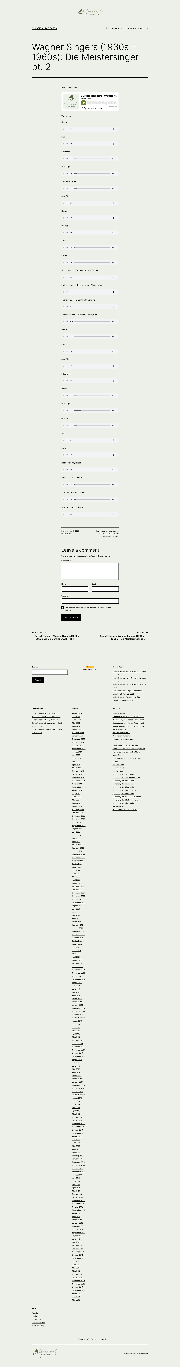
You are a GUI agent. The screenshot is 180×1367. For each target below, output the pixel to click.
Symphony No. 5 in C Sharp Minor (126, 790)
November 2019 (78, 973)
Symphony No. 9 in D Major (123, 803)
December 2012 (78, 1226)
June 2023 (76, 835)
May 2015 (76, 1146)
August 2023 (77, 829)
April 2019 (76, 995)
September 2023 (79, 826)
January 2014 (77, 1197)
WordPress (143, 1353)
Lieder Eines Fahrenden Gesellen (125, 745)
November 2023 (78, 819)
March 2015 (77, 1152)
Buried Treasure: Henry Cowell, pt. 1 (126, 684)
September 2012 (78, 1233)
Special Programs (119, 771)
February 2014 (78, 1194)
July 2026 (76, 717)
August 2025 (77, 752)
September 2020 (79, 941)
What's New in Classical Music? (124, 810)
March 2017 (76, 1075)
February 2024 (78, 810)
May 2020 (76, 954)
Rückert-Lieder (118, 765)
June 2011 (76, 1265)
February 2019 (78, 1002)
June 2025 (76, 758)
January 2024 (77, 813)
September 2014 (78, 1172)
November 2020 (78, 934)
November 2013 (78, 1204)
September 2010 (78, 1290)
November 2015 (78, 1127)
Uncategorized (118, 806)
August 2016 (77, 1098)
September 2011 (78, 1258)
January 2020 (77, 967)
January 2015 (77, 1159)
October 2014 (77, 1168)
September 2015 (78, 1133)
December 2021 (78, 893)
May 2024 (76, 800)
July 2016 (76, 1101)
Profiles (115, 761)
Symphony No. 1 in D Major (123, 774)
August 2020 (77, 944)
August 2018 (77, 1021)
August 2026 (77, 713)
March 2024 (77, 806)
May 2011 (76, 1268)
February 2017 (77, 1079)
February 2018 (78, 1040)
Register (35, 1313)
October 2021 (77, 899)
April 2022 (76, 880)
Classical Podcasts (44, 28)
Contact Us (143, 28)
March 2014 (77, 1191)
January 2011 (77, 1277)
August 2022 (77, 867)
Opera (110, 536)
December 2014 (78, 1162)
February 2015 (78, 1156)
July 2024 (76, 793)
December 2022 (78, 854)
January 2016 (77, 1120)
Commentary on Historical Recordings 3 (128, 723)
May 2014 (76, 1185)
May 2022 (76, 877)
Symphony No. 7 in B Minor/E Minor (126, 797)
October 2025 (77, 745)
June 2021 (76, 912)
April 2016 (76, 1111)
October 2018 (77, 1015)
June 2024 (76, 797)
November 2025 (78, 742)
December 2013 (78, 1201)
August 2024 (77, 790)
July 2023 (76, 832)
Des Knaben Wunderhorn (122, 736)
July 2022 (76, 870)
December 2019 (78, 970)
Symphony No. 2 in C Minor (123, 781)
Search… (35, 667)
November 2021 (78, 896)
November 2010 (78, 1284)
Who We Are (130, 28)
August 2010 (77, 1293)
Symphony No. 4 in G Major (123, 787)
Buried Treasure (113, 531)
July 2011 (75, 1261)
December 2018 (78, 1008)
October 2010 (77, 1287)
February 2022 (78, 886)
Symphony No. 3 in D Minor (123, 784)
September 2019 (78, 979)
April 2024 (76, 803)
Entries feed (36, 1319)
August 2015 (77, 1136)
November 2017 (78, 1050)
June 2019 (76, 989)
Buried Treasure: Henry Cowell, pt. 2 (126, 671)
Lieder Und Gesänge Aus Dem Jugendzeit (128, 749)
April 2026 (76, 726)
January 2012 (77, 1249)
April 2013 (76, 1217)
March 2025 (77, 768)
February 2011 (77, 1274)
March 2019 (77, 999)
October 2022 (77, 861)
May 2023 (76, 838)
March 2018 (77, 1037)
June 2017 (76, 1066)
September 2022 (79, 864)
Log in (34, 1316)
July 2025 (76, 755)
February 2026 (78, 733)
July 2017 (76, 1063)
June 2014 (76, 1181)
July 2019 (76, 986)
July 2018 (76, 1024)
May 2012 (76, 1242)
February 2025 (78, 771)
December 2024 (78, 777)
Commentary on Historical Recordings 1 (128, 717)
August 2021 (77, 906)
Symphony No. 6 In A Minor (123, 793)
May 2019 (76, 992)
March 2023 (77, 845)
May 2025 (76, 761)
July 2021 (76, 909)
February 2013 (78, 1220)
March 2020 (77, 960)
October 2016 (77, 1092)
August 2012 (77, 1236)
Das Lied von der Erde (121, 733)
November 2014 (78, 1165)
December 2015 (78, 1124)
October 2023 (77, 822)
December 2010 (78, 1281)
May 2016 (76, 1108)
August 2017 (77, 1060)
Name (64, 584)
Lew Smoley (68, 533)
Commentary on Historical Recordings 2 (128, 720)
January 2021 (77, 928)
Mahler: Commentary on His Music (126, 752)
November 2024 (78, 781)
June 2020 (76, 951)
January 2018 (77, 1044)
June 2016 (76, 1104)
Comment (66, 561)
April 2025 (76, 765)
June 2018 (76, 1027)
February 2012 (78, 1245)
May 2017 (76, 1069)
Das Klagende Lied (119, 729)
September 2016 (78, 1095)
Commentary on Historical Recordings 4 (128, 726)
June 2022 (76, 874)
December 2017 (78, 1047)
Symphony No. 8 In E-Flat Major (125, 800)
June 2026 (76, 720)
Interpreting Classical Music (123, 739)
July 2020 (76, 947)
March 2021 (77, 922)
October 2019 (77, 976)
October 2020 (77, 938)
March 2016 (77, 1114)
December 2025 (78, 739)
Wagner (116, 536)
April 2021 (76, 918)
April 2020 (76, 957)
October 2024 (77, 784)
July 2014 (76, 1178)
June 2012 (76, 1239)
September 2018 (78, 1018)
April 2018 (76, 1034)
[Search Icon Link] (107, 28)
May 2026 (76, 723)
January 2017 (77, 1082)
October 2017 (77, 1053)
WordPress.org (38, 1326)
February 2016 (78, 1117)
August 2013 (77, 1213)
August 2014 (77, 1175)
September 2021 (78, 902)
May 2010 (76, 1300)
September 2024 (79, 787)
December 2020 (78, 931)
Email (94, 584)
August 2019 (77, 983)
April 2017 (76, 1072)
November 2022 (78, 858)
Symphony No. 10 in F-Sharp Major (126, 777)
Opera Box (116, 755)
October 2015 (77, 1130)
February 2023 (78, 848)
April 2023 (76, 842)
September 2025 (79, 749)
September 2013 (78, 1210)
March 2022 (77, 883)
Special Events (118, 768)
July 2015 (76, 1140)
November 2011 (78, 1252)
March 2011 (76, 1271)
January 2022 (77, 890)
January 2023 (77, 851)
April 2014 (76, 1188)
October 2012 (77, 1229)
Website (64, 596)
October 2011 (77, 1255)
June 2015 (76, 1143)
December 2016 (78, 1085)
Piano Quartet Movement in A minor (126, 758)
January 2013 (77, 1223)
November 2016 (78, 1088)
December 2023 (78, 816)
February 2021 (78, 925)
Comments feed (38, 1323)
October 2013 (77, 1207)
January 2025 (77, 774)
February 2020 (78, 963)
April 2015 (76, 1149)
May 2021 (76, 915)
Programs (114, 28)
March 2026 (77, 729)
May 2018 (76, 1031)
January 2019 (77, 1005)
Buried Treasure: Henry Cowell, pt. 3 (126, 678)
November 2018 (78, 1011)
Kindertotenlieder (119, 742)
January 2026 (77, 736)
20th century (108, 533)
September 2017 (78, 1056)
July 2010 (76, 1297)
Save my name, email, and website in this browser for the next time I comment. (89, 609)
